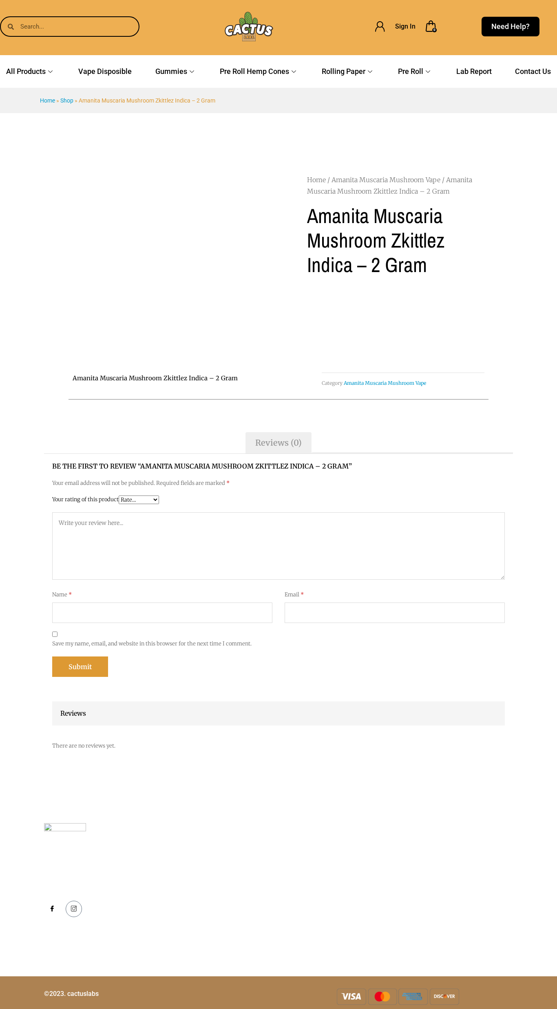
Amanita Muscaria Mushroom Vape (386, 180)
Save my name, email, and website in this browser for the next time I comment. (152, 643)
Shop (66, 100)
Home (47, 100)
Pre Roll (410, 71)
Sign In (405, 26)
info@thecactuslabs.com (458, 896)
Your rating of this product (85, 499)
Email (294, 594)
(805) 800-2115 (446, 873)
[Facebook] (52, 909)
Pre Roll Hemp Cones (254, 71)
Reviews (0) (278, 443)
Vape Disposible (105, 71)
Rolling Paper (343, 71)
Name (62, 594)
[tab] (278, 442)
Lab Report (474, 71)
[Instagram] (74, 909)
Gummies (171, 71)
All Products (26, 71)
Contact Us (533, 71)
